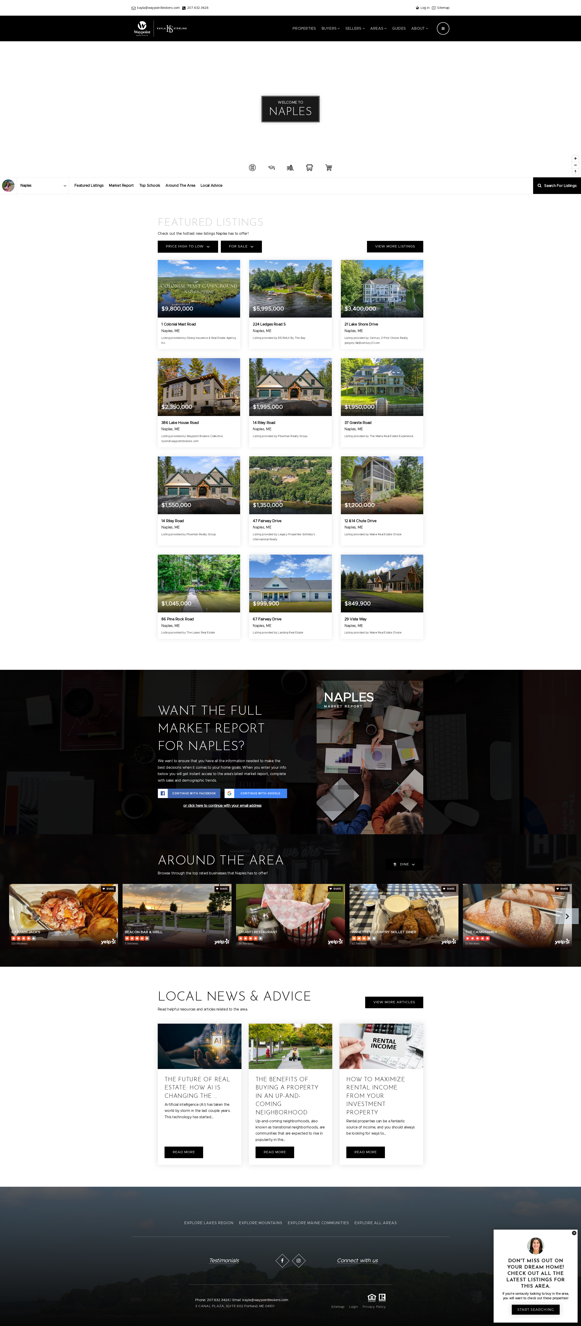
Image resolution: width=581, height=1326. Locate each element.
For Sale (238, 246)
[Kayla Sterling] (8, 185)
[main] (290, 593)
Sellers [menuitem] (353, 28)
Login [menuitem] (353, 1307)
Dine (404, 864)
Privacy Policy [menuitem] (374, 1307)
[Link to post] (199, 1046)
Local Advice (211, 185)
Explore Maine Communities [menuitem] (318, 1223)
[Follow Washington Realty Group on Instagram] (298, 1260)
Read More (184, 1152)
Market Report (121, 185)
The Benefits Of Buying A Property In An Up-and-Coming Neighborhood (287, 1096)
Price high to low (185, 246)
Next (567, 916)
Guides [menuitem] (399, 28)
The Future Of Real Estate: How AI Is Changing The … (197, 1088)
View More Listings (395, 246)
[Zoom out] (575, 165)
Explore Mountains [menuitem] (260, 1223)
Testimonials (224, 1260)
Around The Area (180, 185)
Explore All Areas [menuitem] (376, 1223)
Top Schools (149, 185)
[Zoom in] (575, 158)
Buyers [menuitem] (330, 28)
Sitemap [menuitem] (338, 1307)
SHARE (110, 889)
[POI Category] (252, 167)
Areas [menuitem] (377, 28)
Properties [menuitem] (304, 28)
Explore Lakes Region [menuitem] (209, 1223)
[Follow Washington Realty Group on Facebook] (282, 1260)
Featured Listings (88, 185)
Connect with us (357, 1260)
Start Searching (535, 1309)
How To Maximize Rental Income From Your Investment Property (375, 1096)
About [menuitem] (418, 28)
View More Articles (394, 1002)
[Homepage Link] (160, 28)
